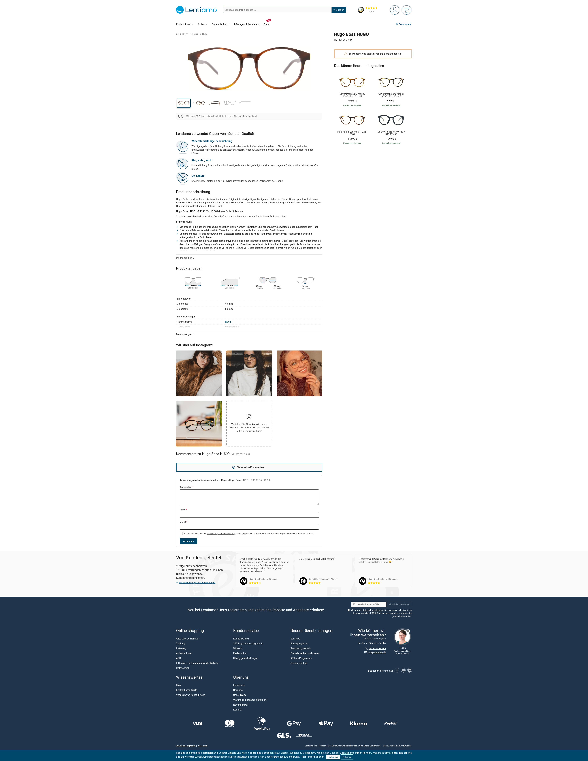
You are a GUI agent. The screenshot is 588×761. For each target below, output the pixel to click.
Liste (332, 752)
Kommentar (186, 486)
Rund (228, 321)
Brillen (185, 33)
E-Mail (183, 521)
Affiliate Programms (301, 658)
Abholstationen (184, 653)
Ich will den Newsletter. (399, 604)
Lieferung (181, 648)
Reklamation (239, 653)
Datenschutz (182, 668)
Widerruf (237, 648)
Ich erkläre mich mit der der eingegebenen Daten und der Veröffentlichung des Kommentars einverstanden (248, 533)
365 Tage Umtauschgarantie (248, 643)
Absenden (188, 541)
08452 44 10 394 (377, 648)
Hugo (204, 33)
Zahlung (180, 643)
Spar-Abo (295, 638)
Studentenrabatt (298, 663)
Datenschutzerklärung (286, 756)
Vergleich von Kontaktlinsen (190, 695)
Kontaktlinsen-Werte (186, 690)
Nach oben (202, 745)
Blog (178, 685)
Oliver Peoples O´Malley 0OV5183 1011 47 (352, 95)
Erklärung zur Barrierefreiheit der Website (197, 663)
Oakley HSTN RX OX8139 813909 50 (391, 133)
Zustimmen (333, 756)
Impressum (239, 685)
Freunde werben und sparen (304, 653)
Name (183, 509)
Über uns (237, 690)
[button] (184, 103)
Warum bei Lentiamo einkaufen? (250, 699)
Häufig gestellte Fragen (245, 658)
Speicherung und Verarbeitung (221, 533)
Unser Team (239, 695)
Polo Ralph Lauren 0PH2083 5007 (352, 133)
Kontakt (237, 709)
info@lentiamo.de (377, 652)
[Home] (177, 34)
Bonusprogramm (299, 643)
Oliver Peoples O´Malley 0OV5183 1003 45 (391, 95)
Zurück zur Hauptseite (185, 745)
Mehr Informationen (313, 756)
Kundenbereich (241, 638)
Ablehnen (347, 756)
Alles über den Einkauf (187, 638)
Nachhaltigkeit (240, 704)
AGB (178, 658)
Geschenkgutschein (300, 648)
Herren (195, 33)
